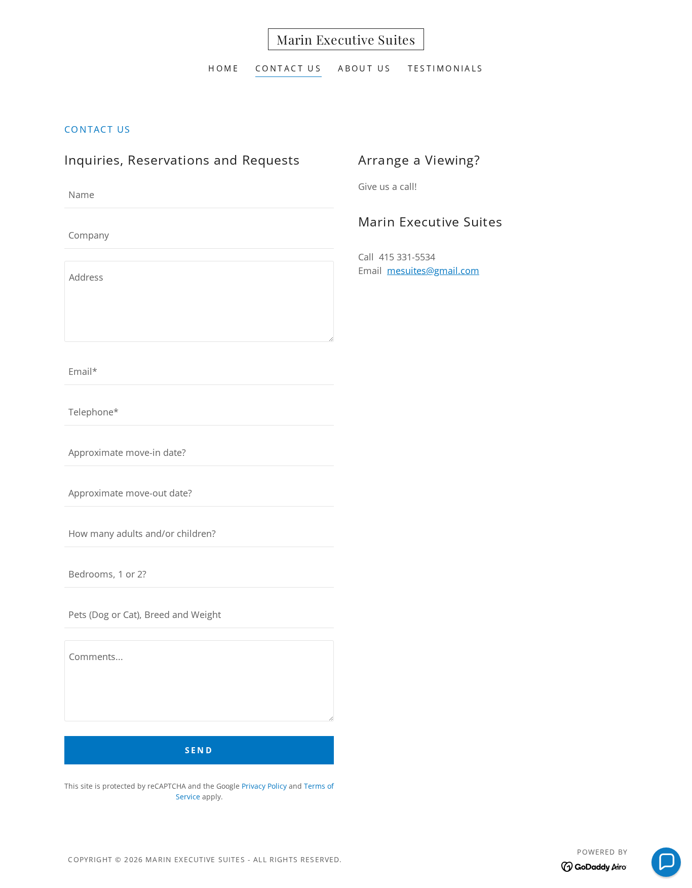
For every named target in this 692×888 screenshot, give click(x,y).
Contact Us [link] (288, 68)
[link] (346, 41)
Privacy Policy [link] (264, 786)
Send (199, 750)
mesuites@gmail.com (433, 270)
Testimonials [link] (446, 68)
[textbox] (199, 194)
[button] (666, 862)
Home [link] (223, 68)
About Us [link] (364, 68)
